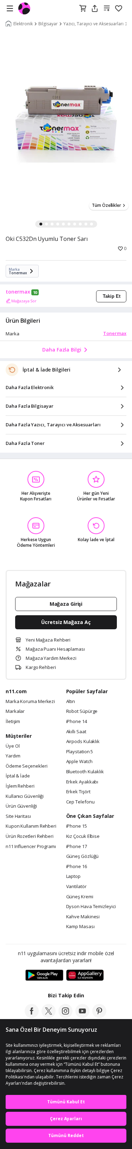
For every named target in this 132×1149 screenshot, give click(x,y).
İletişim (13, 721)
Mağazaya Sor (24, 300)
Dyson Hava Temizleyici (91, 907)
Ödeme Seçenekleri (26, 766)
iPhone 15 (76, 826)
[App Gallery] (85, 975)
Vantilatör (76, 886)
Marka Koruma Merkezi (30, 701)
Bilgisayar (48, 24)
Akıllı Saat (76, 732)
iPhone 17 (76, 846)
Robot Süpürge (82, 711)
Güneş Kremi (79, 897)
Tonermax (114, 333)
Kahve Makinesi (83, 917)
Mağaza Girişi (66, 603)
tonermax (18, 292)
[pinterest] (99, 1016)
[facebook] (32, 1016)
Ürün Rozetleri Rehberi (30, 836)
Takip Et (111, 296)
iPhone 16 (76, 866)
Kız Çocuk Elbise (83, 836)
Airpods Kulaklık (83, 741)
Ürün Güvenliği (21, 806)
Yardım (13, 756)
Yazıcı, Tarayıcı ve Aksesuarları (93, 24)
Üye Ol (12, 746)
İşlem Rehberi (20, 786)
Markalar (15, 711)
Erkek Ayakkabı (82, 782)
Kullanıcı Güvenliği (25, 796)
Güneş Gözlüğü (82, 856)
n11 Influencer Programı (31, 846)
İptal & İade (18, 776)
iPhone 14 (76, 721)
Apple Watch (79, 761)
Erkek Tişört (78, 792)
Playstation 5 (79, 752)
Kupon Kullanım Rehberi (31, 826)
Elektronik (23, 24)
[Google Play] (44, 975)
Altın (70, 701)
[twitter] (49, 1016)
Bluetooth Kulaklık (85, 772)
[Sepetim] (82, 9)
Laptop (73, 876)
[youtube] (82, 1016)
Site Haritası (18, 816)
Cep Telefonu (80, 802)
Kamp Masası (80, 927)
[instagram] (65, 1016)
